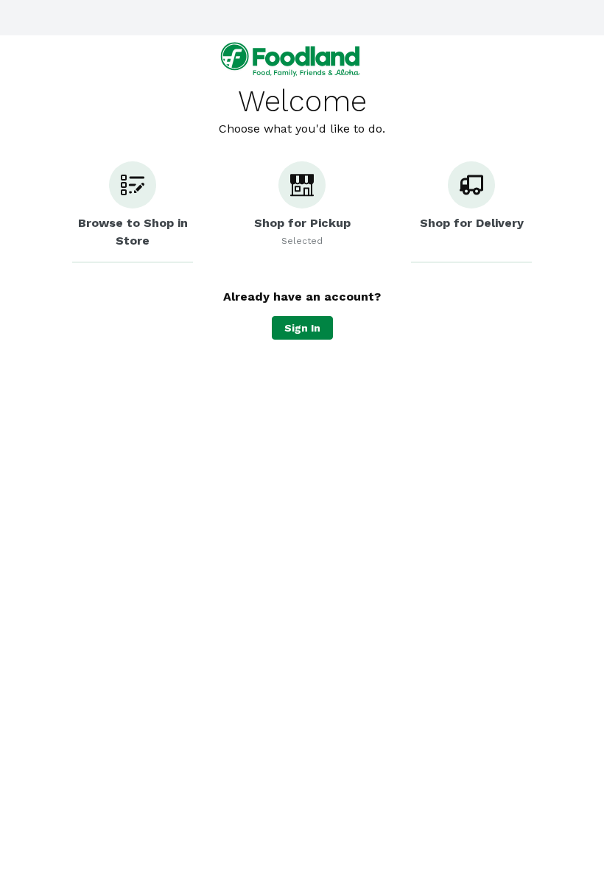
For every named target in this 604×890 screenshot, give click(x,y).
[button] (132, 212)
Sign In (302, 328)
